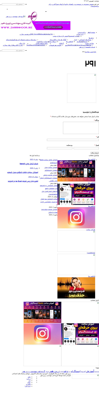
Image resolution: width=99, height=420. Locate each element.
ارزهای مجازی (51, 41)
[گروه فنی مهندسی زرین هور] (22, 16)
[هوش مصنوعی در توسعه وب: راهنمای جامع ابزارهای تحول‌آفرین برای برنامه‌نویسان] (80, 365)
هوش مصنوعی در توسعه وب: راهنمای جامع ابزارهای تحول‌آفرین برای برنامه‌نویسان (48, 190)
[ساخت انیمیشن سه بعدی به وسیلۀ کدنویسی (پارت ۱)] (42, 365)
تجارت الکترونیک (55, 40)
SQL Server (34, 34)
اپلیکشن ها (69, 41)
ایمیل (97, 145)
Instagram (97, 371)
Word (28, 45)
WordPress (71, 45)
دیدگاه (96, 120)
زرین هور (54, 371)
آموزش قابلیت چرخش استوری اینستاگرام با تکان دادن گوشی (48, 178)
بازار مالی (22, 43)
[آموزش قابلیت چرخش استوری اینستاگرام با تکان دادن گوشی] (42, 344)
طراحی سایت (89, 43)
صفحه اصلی (91, 32)
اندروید (28, 34)
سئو (66, 45)
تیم (30, 380)
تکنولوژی (12, 40)
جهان (29, 382)
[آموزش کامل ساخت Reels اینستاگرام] (42, 322)
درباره (29, 379)
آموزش (90, 371)
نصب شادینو (89, 52)
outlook (39, 45)
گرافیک (61, 43)
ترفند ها (91, 38)
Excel (43, 45)
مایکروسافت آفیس (41, 43)
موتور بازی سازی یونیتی (60, 36)
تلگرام (79, 41)
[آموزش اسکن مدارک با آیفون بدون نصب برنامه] (80, 322)
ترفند (65, 371)
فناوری (28, 384)
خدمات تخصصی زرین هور (87, 47)
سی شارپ (23, 34)
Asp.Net (50, 34)
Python (41, 34)
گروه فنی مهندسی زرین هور (33, 371)
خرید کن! (28, 386)
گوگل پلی (63, 40)
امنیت (84, 45)
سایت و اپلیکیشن (41, 41)
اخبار (75, 40)
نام (97, 137)
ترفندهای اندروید (20, 40)
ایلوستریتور (57, 45)
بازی (70, 371)
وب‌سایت (69, 145)
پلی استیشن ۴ (72, 36)
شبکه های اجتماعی (85, 40)
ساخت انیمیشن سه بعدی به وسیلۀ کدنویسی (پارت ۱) (48, 202)
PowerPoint (33, 45)
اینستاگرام (84, 41)
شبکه (8, 40)
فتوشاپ (51, 45)
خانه (94, 52)
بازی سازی (80, 34)
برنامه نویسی (82, 32)
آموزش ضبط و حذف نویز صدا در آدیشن (49, 211)
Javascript (80, 45)
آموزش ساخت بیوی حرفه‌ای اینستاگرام (50, 169)
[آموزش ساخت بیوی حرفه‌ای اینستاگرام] (80, 344)
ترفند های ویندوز (31, 40)
